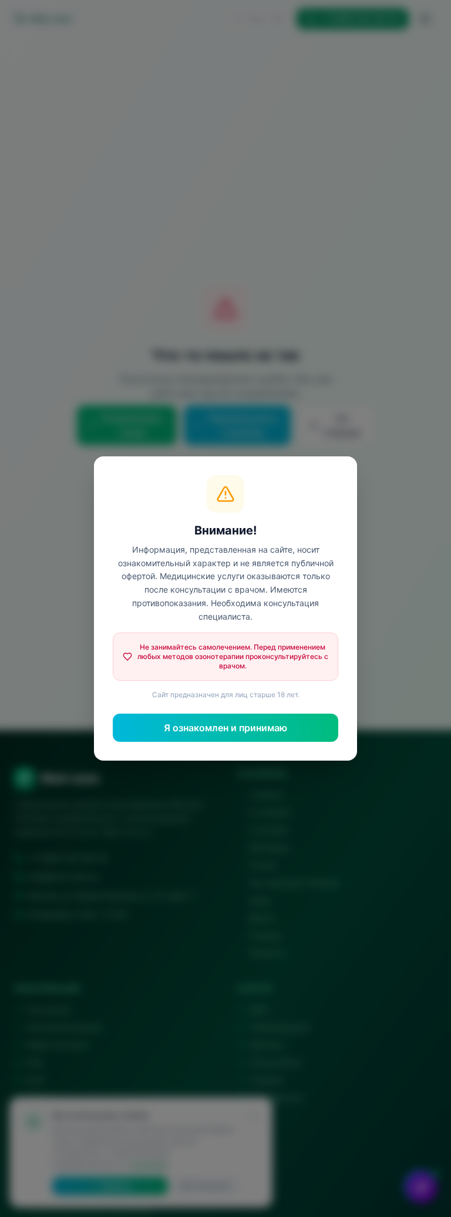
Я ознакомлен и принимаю (225, 728)
